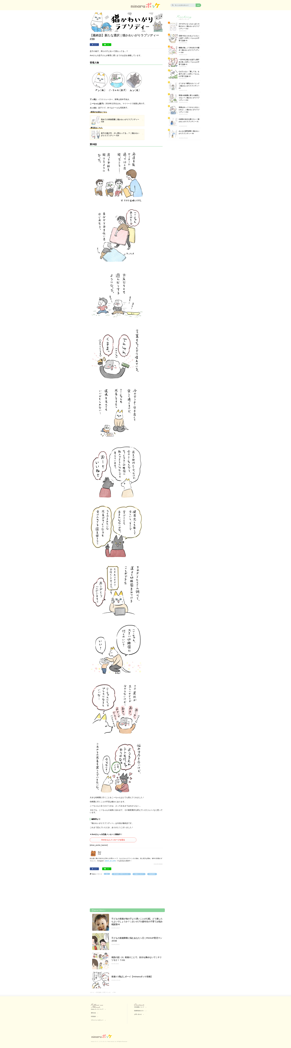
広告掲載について (139, 1007)
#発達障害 (152, 874)
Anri (107, 874)
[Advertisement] (107, 892)
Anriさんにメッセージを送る (113, 840)
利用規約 (93, 1016)
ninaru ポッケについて (97, 1009)
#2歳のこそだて (139, 874)
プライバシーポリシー (97, 1020)
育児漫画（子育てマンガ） (121, 874)
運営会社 (93, 1012)
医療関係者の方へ (139, 1010)
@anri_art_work (110, 861)
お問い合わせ (138, 1014)
